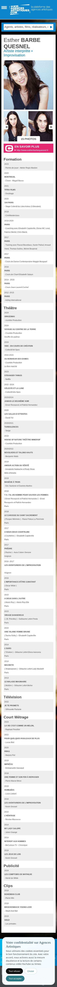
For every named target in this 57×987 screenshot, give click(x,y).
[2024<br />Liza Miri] (16, 141)
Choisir (30, 971)
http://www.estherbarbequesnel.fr (32, 150)
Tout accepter (15, 978)
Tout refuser (14, 971)
